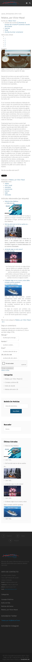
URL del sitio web (6, 354)
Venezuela (8, 195)
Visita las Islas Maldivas (11, 201)
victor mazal (8, 185)
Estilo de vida (10, 203)
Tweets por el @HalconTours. (10, 620)
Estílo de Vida (5, 603)
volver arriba (5, 370)
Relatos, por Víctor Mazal (17, 180)
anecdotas (8, 187)
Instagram (16, 540)
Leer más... (8, 460)
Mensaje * (4, 335)
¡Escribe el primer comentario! (14, 32)
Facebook (9, 535)
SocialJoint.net (25, 659)
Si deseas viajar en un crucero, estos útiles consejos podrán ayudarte (15, 503)
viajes (6, 193)
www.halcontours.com (11, 589)
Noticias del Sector (7, 606)
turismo (7, 191)
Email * (3, 348)
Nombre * (4, 341)
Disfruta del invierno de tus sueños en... (17, 224)
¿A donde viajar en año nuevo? (14, 249)
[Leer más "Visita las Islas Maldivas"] (16, 452)
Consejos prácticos (12, 284)
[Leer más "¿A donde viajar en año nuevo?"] (16, 491)
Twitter (23, 535)
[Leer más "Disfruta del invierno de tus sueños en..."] (16, 473)
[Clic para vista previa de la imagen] (16, 59)
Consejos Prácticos (7, 599)
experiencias (8, 189)
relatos (7, 183)
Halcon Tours (12, 21)
